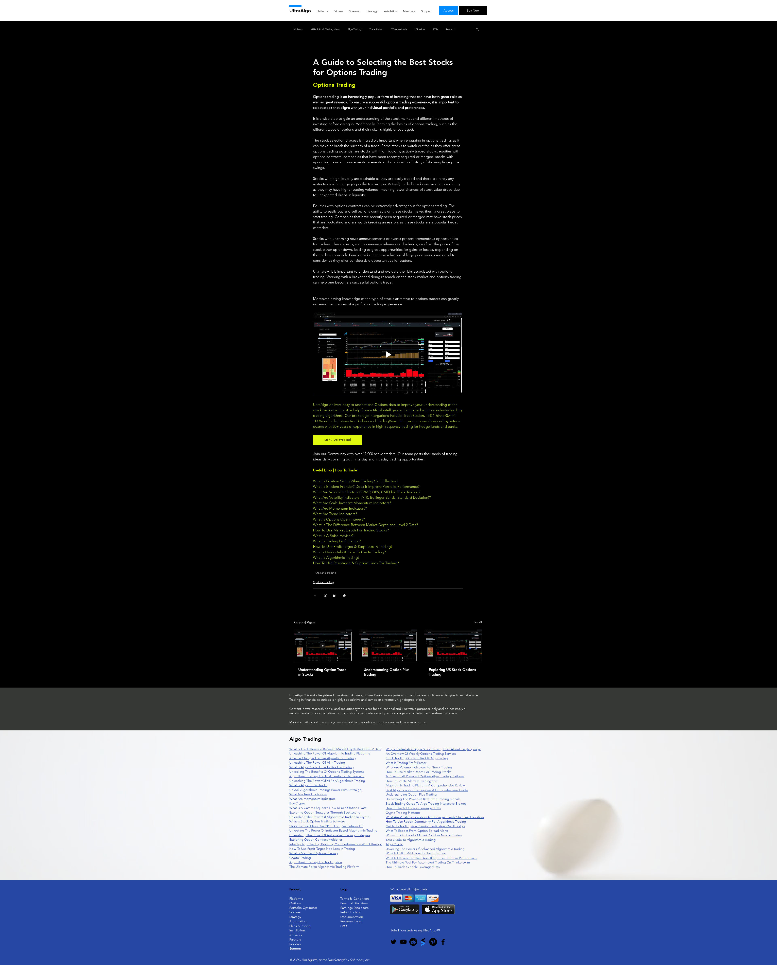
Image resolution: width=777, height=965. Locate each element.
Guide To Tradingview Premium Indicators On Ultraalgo (425, 826)
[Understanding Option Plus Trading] (388, 646)
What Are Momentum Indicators (312, 799)
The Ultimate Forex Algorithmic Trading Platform (324, 867)
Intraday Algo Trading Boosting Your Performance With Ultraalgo (335, 844)
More (449, 29)
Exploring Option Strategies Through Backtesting (324, 812)
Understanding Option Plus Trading (386, 672)
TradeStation (376, 29)
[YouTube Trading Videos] (403, 942)
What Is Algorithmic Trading (309, 785)
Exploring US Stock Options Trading (452, 672)
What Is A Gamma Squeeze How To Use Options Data (327, 808)
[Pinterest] (433, 942)
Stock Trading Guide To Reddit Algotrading (417, 758)
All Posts (298, 29)
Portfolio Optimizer (303, 908)
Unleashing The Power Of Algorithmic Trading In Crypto (329, 817)
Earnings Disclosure (354, 908)
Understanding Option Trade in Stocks (322, 672)
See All (477, 622)
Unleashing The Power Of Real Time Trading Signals (423, 799)
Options (295, 903)
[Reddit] (413, 942)
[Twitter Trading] (393, 942)
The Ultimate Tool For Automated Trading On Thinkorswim (428, 862)
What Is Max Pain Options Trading (313, 853)
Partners (295, 939)
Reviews (295, 944)
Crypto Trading (300, 858)
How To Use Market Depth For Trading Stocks (418, 772)
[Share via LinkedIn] (335, 595)
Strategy (295, 917)
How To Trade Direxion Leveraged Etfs (413, 808)
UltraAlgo (300, 11)
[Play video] (388, 354)
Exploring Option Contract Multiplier (315, 839)
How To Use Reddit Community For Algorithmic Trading (426, 821)
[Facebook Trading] (443, 942)
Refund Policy (350, 912)
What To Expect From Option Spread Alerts (417, 831)
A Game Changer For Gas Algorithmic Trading (322, 758)
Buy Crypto (297, 803)
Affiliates (295, 935)
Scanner (295, 912)
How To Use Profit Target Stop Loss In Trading (322, 849)
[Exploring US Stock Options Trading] (453, 646)
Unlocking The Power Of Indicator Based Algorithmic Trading (333, 830)
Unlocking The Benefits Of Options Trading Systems (326, 771)
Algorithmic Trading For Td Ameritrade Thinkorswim (326, 776)
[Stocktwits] (423, 942)
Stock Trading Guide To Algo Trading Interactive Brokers (426, 803)
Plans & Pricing (300, 926)
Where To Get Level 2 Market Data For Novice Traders (424, 835)
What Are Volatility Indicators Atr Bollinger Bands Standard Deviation (435, 817)
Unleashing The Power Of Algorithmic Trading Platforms (329, 753)
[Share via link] (345, 595)
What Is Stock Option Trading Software (317, 821)
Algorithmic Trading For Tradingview (315, 862)
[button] (477, 29)
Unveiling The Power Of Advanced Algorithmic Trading (425, 849)
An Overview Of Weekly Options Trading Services (421, 753)
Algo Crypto (394, 844)
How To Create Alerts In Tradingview (411, 781)
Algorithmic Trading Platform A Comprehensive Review (425, 785)
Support (295, 948)
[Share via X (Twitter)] (325, 595)
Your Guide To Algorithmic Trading (411, 840)
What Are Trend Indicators (308, 794)
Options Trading (325, 573)
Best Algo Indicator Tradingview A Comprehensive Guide (427, 790)
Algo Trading (354, 29)
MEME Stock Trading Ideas (325, 29)
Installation (297, 930)
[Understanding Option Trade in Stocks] (322, 646)
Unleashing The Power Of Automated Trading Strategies (329, 835)
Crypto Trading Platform (403, 813)
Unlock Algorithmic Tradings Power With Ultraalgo (325, 790)
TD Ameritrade (399, 29)
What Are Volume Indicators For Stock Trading (419, 767)
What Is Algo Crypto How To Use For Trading (321, 767)
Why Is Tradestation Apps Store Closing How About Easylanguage (433, 749)
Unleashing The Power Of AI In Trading (317, 762)
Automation (298, 921)
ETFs (435, 29)
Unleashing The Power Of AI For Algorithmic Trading (327, 781)
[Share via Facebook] (315, 595)
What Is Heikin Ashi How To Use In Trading (416, 853)
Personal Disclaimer (354, 903)
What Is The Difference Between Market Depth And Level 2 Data (335, 749)
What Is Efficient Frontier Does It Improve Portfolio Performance (431, 858)
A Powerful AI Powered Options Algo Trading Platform (425, 776)
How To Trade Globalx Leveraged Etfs (413, 867)
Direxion (420, 29)
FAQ (343, 926)
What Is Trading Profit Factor (406, 763)
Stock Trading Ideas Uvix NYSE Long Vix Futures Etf (326, 826)
